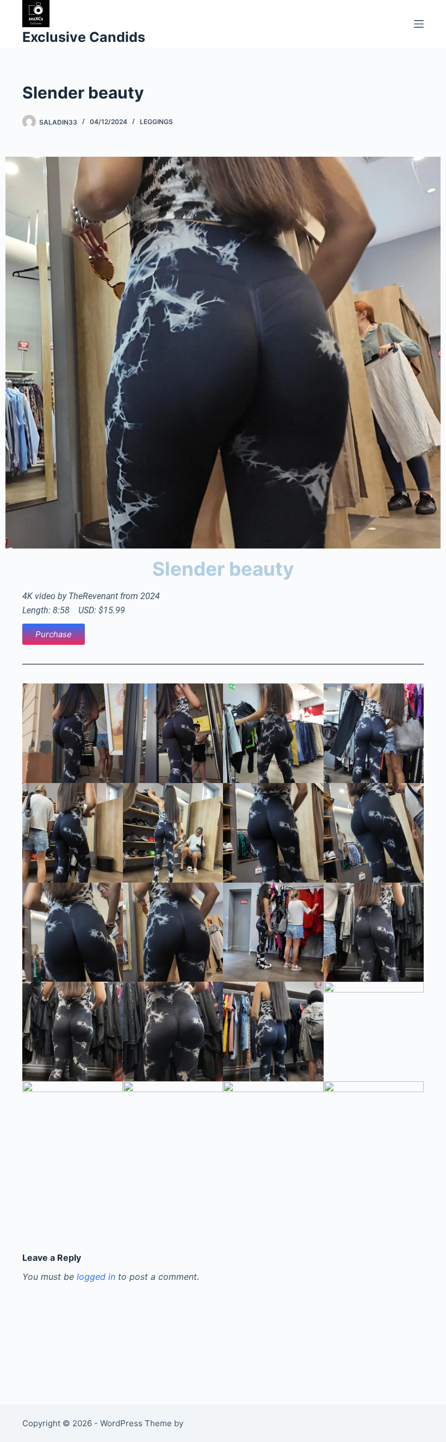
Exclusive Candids (83, 37)
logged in (96, 1276)
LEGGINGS (156, 122)
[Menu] (419, 24)
